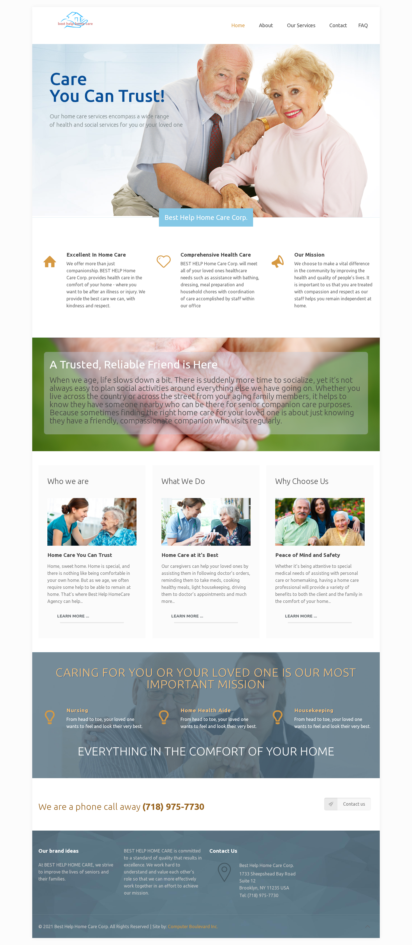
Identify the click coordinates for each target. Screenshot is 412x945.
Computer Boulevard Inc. (193, 926)
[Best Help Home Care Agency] (75, 19)
